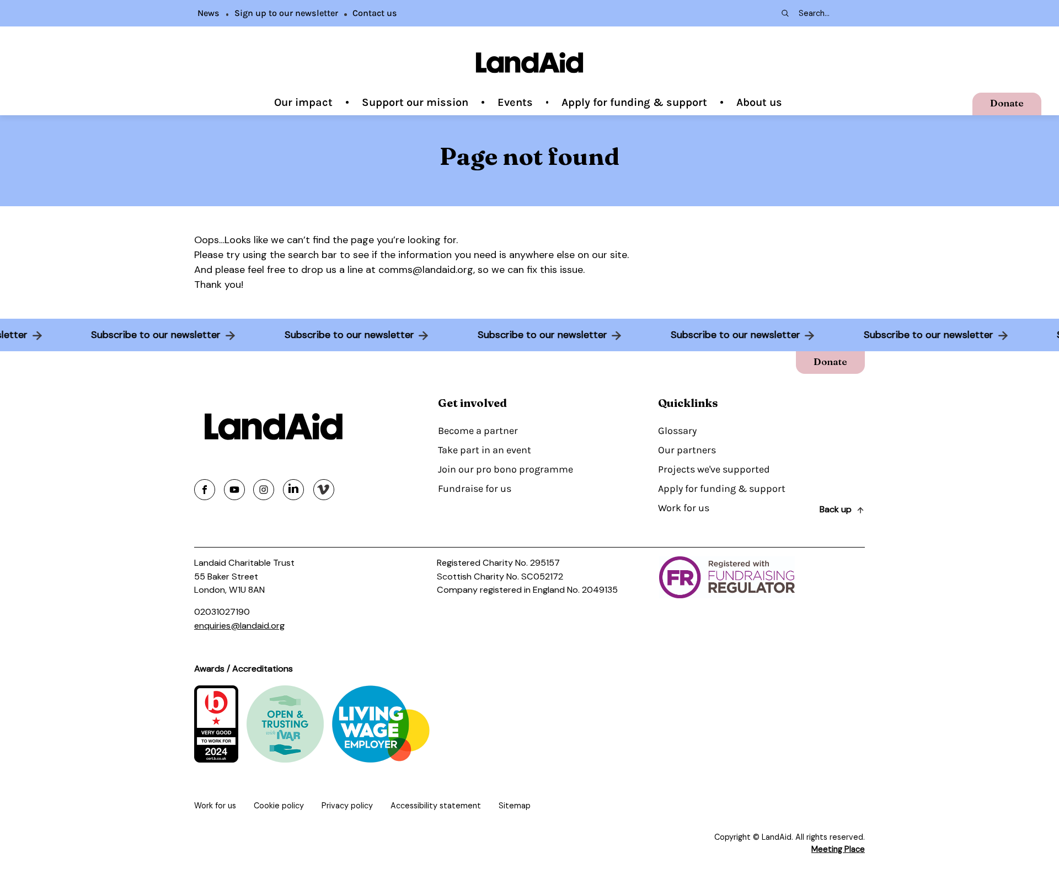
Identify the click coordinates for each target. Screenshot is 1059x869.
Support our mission (415, 102)
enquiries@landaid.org (239, 625)
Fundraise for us (474, 488)
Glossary (677, 431)
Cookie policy (279, 806)
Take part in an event (484, 450)
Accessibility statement (436, 806)
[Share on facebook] (204, 489)
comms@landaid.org (425, 269)
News (208, 13)
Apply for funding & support (634, 102)
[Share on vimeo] (323, 489)
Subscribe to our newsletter (164, 334)
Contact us (374, 13)
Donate (1007, 103)
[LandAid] (529, 62)
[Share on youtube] (234, 489)
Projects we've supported (714, 469)
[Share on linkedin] (293, 489)
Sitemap (515, 806)
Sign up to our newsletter (286, 13)
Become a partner (478, 431)
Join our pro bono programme (505, 469)
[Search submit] (784, 13)
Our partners (687, 450)
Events (515, 102)
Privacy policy (347, 806)
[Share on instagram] (263, 489)
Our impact (303, 102)
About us (759, 102)
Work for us (683, 508)
